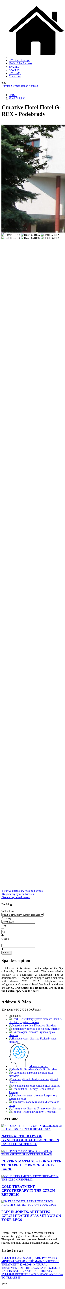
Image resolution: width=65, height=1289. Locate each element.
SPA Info (14, 66)
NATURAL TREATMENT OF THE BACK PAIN (24, 1266)
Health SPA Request (20, 63)
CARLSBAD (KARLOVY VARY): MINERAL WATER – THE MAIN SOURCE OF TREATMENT (30, 1261)
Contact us (15, 76)
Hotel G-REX (17, 98)
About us (14, 69)
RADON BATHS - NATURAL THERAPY (30, 1269)
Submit (6, 952)
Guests (5, 938)
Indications (7, 911)
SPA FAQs (15, 73)
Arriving (6, 918)
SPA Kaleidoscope (19, 60)
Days (4, 925)
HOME (13, 95)
